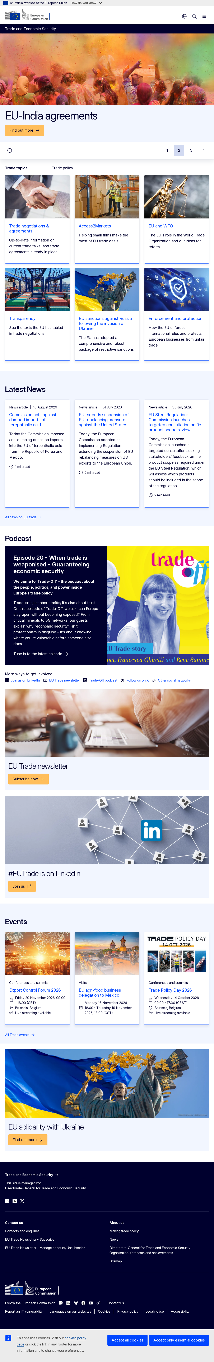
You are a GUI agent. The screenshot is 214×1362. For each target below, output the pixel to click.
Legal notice (154, 1311)
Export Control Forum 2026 (35, 990)
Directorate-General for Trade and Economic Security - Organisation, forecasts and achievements (151, 1250)
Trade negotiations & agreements (29, 228)
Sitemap (116, 1261)
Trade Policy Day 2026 (170, 990)
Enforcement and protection (176, 318)
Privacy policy (128, 1311)
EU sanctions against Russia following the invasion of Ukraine (105, 323)
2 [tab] (179, 150)
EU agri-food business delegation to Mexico (100, 993)
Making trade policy (124, 1231)
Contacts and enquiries (22, 1231)
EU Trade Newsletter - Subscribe (30, 1239)
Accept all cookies (127, 1340)
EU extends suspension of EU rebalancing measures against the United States (104, 419)
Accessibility (180, 1311)
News (114, 1239)
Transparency (22, 318)
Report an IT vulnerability (24, 1311)
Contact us (115, 1303)
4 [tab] (204, 150)
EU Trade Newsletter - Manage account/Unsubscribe (45, 1248)
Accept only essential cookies (179, 1340)
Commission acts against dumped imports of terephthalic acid (32, 419)
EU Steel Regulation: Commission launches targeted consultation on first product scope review (176, 422)
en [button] (184, 16)
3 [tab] (191, 150)
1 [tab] (167, 150)
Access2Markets (95, 225)
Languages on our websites (70, 1311)
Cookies (104, 1311)
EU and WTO (161, 225)
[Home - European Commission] (30, 14)
